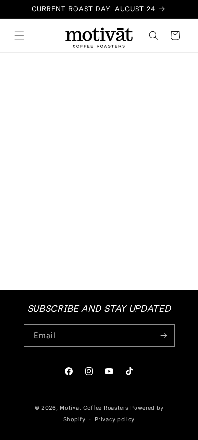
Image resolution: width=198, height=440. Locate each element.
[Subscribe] (163, 335)
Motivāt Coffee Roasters (94, 407)
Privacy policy (115, 419)
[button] (19, 35)
